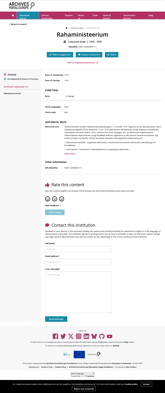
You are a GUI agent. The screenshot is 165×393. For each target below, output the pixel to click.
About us (81, 16)
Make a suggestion (61, 54)
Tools (95, 15)
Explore (69, 15)
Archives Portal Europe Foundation (62, 363)
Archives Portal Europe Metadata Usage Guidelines (91, 367)
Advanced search (24, 16)
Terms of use (46, 367)
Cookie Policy (60, 367)
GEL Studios (131, 367)
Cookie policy (131, 384)
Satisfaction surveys (129, 16)
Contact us (33, 367)
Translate (90, 376)
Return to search (18, 24)
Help (126, 342)
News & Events (107, 16)
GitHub (116, 346)
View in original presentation (81, 62)
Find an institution (47, 16)
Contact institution (90, 54)
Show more (69, 153)
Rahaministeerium (12, 93)
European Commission (121, 363)
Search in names (77, 28)
